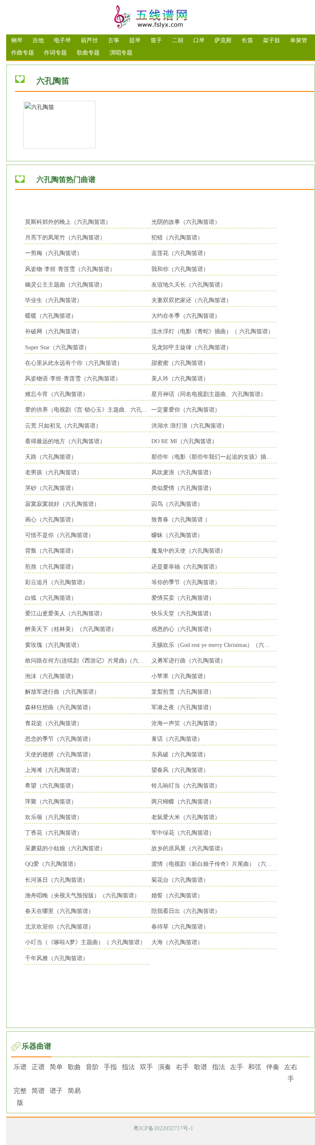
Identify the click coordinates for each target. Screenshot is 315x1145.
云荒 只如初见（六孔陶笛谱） (63, 426)
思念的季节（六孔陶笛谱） (59, 739)
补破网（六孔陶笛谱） (53, 331)
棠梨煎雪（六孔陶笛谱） (183, 692)
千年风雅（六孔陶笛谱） (56, 958)
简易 (74, 1090)
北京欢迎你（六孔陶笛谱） (59, 927)
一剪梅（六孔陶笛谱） (53, 253)
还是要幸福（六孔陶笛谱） (185, 567)
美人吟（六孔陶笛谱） (180, 379)
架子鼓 (271, 40)
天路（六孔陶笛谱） (51, 457)
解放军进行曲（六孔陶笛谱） (62, 692)
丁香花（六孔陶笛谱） (53, 833)
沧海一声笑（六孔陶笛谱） (185, 723)
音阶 (92, 1066)
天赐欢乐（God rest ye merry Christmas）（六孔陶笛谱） (213, 645)
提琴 (135, 40)
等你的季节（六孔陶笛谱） (185, 582)
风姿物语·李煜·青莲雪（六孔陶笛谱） (73, 379)
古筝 (113, 40)
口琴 (199, 40)
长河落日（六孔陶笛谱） (56, 880)
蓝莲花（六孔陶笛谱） (180, 253)
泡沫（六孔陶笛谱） (51, 676)
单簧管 (298, 40)
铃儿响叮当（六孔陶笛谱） (185, 786)
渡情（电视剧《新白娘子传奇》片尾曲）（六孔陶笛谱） (213, 864)
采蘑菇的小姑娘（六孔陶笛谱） (65, 848)
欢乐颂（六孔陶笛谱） (53, 817)
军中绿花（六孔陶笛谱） (183, 833)
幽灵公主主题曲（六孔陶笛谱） (65, 285)
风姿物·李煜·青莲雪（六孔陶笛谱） (70, 269)
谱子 (56, 1090)
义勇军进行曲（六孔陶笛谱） (188, 661)
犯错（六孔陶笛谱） (177, 237)
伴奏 (272, 1066)
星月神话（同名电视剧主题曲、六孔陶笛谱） (208, 394)
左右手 (290, 1072)
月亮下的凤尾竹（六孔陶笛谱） (65, 237)
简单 (56, 1066)
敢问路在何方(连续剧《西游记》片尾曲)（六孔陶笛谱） (87, 661)
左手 (236, 1066)
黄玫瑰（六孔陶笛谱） (53, 645)
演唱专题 (121, 53)
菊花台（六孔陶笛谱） (180, 880)
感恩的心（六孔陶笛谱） (183, 629)
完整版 (20, 1096)
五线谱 (160, 17)
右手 (182, 1066)
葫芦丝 (89, 40)
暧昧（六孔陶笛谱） (177, 535)
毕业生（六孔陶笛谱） (53, 300)
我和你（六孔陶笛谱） (180, 269)
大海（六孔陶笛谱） (177, 942)
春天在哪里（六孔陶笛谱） (59, 911)
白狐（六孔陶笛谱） (51, 598)
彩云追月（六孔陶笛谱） (56, 582)
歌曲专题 (88, 53)
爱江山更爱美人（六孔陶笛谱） (65, 613)
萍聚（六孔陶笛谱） (51, 802)
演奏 (164, 1066)
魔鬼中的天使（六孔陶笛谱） (188, 551)
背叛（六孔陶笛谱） (51, 551)
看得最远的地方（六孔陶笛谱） (65, 441)
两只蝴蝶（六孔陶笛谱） (183, 802)
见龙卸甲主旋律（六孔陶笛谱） (191, 347)
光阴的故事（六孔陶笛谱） (185, 222)
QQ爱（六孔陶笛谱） (52, 864)
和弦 (254, 1066)
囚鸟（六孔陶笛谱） (177, 504)
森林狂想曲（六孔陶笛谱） (59, 707)
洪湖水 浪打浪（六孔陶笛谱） (189, 426)
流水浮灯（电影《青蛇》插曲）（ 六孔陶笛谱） (212, 331)
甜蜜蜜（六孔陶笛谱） (180, 363)
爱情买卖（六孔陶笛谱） (183, 598)
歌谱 (200, 1066)
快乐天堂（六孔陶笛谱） (183, 613)
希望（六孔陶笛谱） (51, 786)
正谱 (38, 1066)
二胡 (177, 40)
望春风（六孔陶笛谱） (180, 770)
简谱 (38, 1090)
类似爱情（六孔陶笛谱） (183, 488)
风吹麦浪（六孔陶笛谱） (183, 472)
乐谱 (20, 1066)
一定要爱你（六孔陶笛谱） (185, 410)
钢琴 (17, 40)
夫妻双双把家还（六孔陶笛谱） (191, 300)
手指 (110, 1066)
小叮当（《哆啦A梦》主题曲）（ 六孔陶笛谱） (85, 942)
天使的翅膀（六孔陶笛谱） (59, 754)
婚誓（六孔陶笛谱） (177, 895)
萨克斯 (223, 40)
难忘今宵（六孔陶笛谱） (56, 394)
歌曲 (74, 1066)
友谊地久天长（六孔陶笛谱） (188, 285)
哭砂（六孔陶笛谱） (51, 488)
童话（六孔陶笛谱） (177, 739)
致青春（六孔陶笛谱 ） (180, 520)
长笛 (247, 40)
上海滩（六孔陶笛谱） (53, 770)
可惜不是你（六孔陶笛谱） (59, 535)
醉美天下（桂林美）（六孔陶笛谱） (71, 629)
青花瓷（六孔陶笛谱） (53, 723)
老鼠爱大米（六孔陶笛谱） (185, 817)
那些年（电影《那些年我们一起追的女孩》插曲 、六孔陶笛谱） (213, 457)
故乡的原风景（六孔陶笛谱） (188, 848)
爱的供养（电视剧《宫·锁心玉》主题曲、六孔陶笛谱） (87, 410)
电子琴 (62, 40)
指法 (128, 1066)
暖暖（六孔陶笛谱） (51, 316)
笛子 (156, 40)
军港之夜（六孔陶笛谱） (183, 707)
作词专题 (55, 53)
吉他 (38, 40)
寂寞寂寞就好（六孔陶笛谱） (62, 504)
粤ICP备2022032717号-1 (163, 1128)
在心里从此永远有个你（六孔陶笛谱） (74, 363)
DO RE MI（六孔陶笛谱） (184, 441)
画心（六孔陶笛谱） (51, 520)
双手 (146, 1066)
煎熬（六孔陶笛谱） (51, 567)
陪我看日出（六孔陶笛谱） (185, 911)
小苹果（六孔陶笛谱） (180, 676)
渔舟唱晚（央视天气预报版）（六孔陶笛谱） (82, 895)
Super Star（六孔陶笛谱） (57, 347)
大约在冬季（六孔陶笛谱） (185, 316)
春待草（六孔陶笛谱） (180, 927)
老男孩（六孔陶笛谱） (53, 472)
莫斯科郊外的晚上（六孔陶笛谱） (68, 222)
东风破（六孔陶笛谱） (180, 754)
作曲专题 (22, 53)
